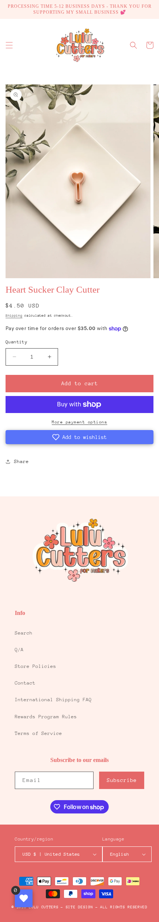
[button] (9, 45)
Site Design (79, 907)
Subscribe (122, 780)
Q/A (19, 649)
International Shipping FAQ (53, 699)
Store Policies (35, 666)
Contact (25, 683)
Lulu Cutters (43, 907)
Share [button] (21, 461)
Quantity (16, 341)
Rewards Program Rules (46, 716)
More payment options (79, 422)
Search (24, 633)
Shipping (14, 315)
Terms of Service (38, 733)
